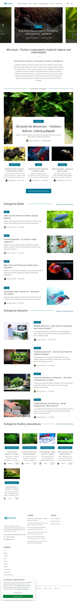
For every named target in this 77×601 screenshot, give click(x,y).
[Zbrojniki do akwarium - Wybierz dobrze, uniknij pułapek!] (38, 118)
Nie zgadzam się (18, 592)
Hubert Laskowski (55, 518)
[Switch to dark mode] (71, 3)
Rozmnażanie (14, 164)
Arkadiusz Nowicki (55, 524)
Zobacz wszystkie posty (64, 204)
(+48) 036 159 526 (10, 537)
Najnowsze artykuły (22, 3)
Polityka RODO (38, 588)
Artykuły (30, 515)
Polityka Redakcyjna (48, 588)
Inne (5, 550)
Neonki (5, 553)
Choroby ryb (7, 572)
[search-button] (68, 3)
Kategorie (7, 547)
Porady (52, 3)
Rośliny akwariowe (44, 3)
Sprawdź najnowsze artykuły (38, 191)
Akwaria (35, 3)
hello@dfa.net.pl (10, 539)
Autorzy (53, 515)
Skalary (6, 566)
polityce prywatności (23, 589)
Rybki (30, 3)
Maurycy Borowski (55, 521)
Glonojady (38, 121)
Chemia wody (59, 3)
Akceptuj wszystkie (18, 596)
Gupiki (5, 561)
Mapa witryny (57, 588)
